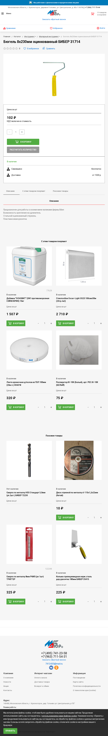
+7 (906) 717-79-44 (92, 7)
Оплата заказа (40, 678)
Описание (10, 191)
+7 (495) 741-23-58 (54, 653)
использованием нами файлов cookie (59, 716)
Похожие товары (60, 191)
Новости (7, 682)
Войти (102, 28)
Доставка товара (42, 682)
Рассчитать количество (23, 150)
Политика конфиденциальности (87, 686)
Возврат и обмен (41, 686)
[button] (11, 48)
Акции (6, 686)
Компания (8, 673)
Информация (79, 673)
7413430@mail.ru (54, 663)
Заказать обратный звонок (54, 19)
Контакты (7, 690)
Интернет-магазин (43, 673)
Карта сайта (78, 682)
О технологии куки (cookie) (84, 690)
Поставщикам (79, 678)
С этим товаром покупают (33, 191)
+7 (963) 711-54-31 (54, 656)
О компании (8, 678)
